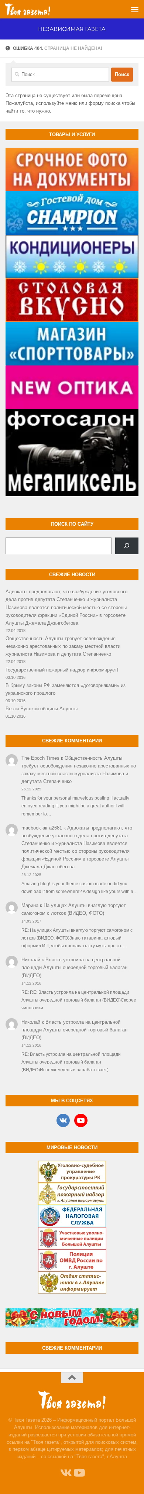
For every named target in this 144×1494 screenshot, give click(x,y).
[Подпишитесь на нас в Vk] (65, 1473)
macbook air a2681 (41, 828)
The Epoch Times (40, 758)
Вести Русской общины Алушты (42, 708)
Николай (30, 959)
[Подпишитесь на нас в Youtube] (78, 1473)
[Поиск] (126, 546)
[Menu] (135, 9)
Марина (29, 905)
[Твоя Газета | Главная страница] (35, 9)
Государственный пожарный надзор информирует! (62, 670)
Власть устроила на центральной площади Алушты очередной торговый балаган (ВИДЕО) (74, 967)
